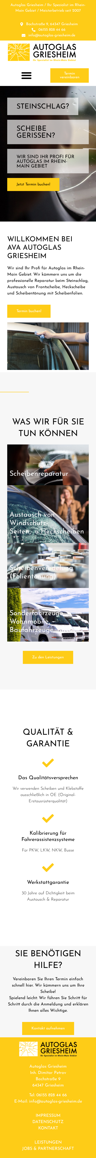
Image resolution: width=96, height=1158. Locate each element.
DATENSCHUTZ (48, 1122)
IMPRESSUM (48, 1116)
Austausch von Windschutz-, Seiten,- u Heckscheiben (47, 523)
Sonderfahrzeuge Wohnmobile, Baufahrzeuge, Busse (42, 622)
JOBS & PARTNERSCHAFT (48, 1149)
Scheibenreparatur (39, 474)
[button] (26, 75)
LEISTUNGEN (48, 1143)
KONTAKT (48, 1128)
